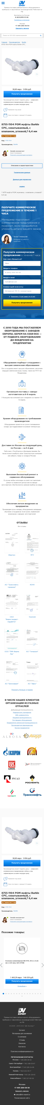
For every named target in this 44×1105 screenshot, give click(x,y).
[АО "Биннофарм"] (12, 671)
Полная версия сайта (22, 1098)
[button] (21, 155)
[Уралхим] (32, 604)
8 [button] (22, 993)
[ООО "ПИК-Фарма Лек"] (12, 639)
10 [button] (27, 993)
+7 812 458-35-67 (29, 1063)
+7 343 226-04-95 (27, 1067)
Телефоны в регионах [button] (21, 20)
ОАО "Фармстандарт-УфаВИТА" (11, 619)
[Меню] (3, 3)
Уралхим (32, 617)
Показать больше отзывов (22, 690)
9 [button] (24, 993)
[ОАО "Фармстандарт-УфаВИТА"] (12, 604)
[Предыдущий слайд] (1, 965)
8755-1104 (8, 140)
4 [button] (11, 993)
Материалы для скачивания (22, 1033)
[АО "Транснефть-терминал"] (12, 572)
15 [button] (40, 993)
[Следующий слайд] (42, 965)
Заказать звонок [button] (22, 28)
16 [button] (22, 996)
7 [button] (19, 993)
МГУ (32, 555)
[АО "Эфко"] (32, 671)
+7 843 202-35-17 (25, 1071)
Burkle (16, 144)
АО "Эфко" (32, 683)
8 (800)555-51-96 (21, 17)
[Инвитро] (12, 542)
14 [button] (38, 993)
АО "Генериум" (32, 651)
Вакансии (22, 1043)
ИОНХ (32, 584)
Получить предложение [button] (22, 94)
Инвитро (11, 555)
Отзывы (22, 1040)
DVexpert (22, 1011)
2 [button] (6, 993)
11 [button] (30, 993)
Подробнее (21, 986)
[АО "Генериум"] (32, 639)
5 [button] (14, 993)
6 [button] (16, 993)
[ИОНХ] (32, 572)
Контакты (22, 1046)
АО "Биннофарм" (12, 683)
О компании (22, 1036)
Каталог (22, 1030)
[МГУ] (32, 542)
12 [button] (32, 993)
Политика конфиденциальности (22, 1051)
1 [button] (3, 993)
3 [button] (8, 993)
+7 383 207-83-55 (27, 1078)
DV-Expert (22, 3)
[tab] (22, 165)
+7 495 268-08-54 (22, 25)
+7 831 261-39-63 (29, 1074)
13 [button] (35, 993)
